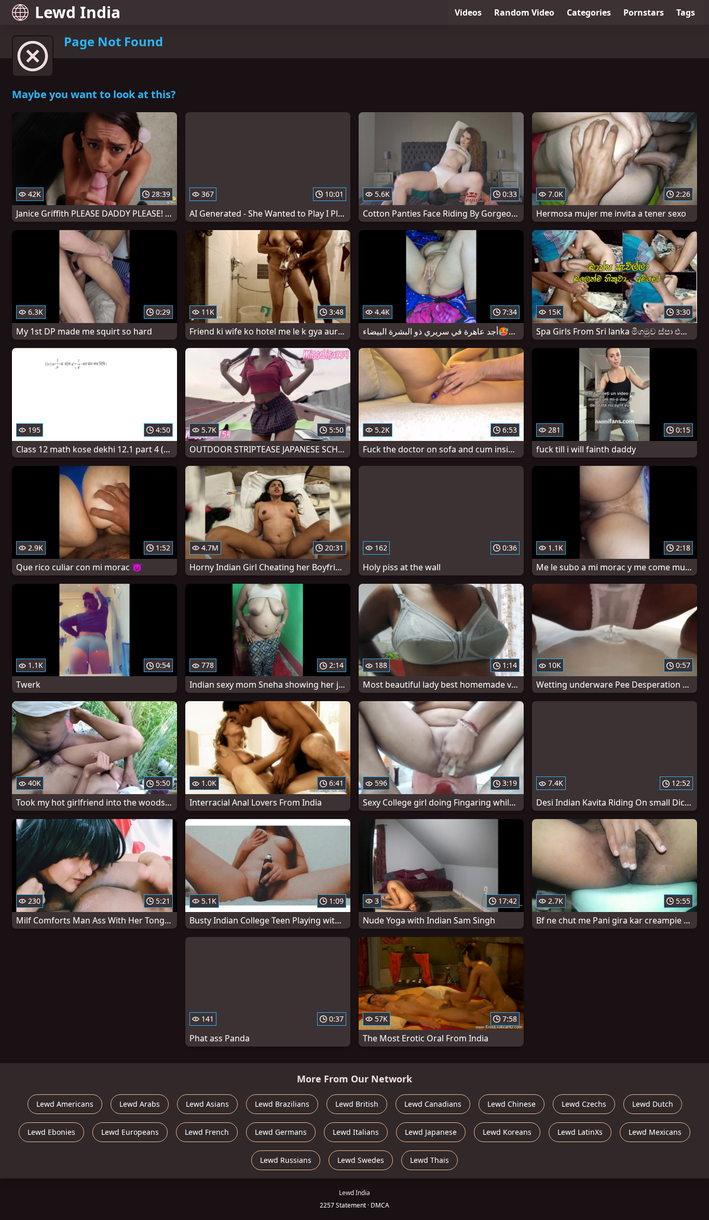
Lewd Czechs (584, 1104)
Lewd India (77, 12)
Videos (468, 12)
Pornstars (643, 12)
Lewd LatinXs (580, 1132)
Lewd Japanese (431, 1132)
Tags (685, 12)
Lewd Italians (356, 1132)
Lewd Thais (429, 1160)
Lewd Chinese (511, 1104)
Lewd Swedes (360, 1160)
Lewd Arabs (139, 1104)
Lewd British (356, 1104)
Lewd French (207, 1132)
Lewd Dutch (652, 1104)
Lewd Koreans (507, 1132)
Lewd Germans (281, 1132)
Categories (589, 12)
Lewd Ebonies (51, 1132)
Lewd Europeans (130, 1132)
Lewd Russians (285, 1160)
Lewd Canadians (432, 1104)
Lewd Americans (64, 1104)
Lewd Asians (207, 1104)
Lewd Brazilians (282, 1104)
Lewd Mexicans (655, 1132)
